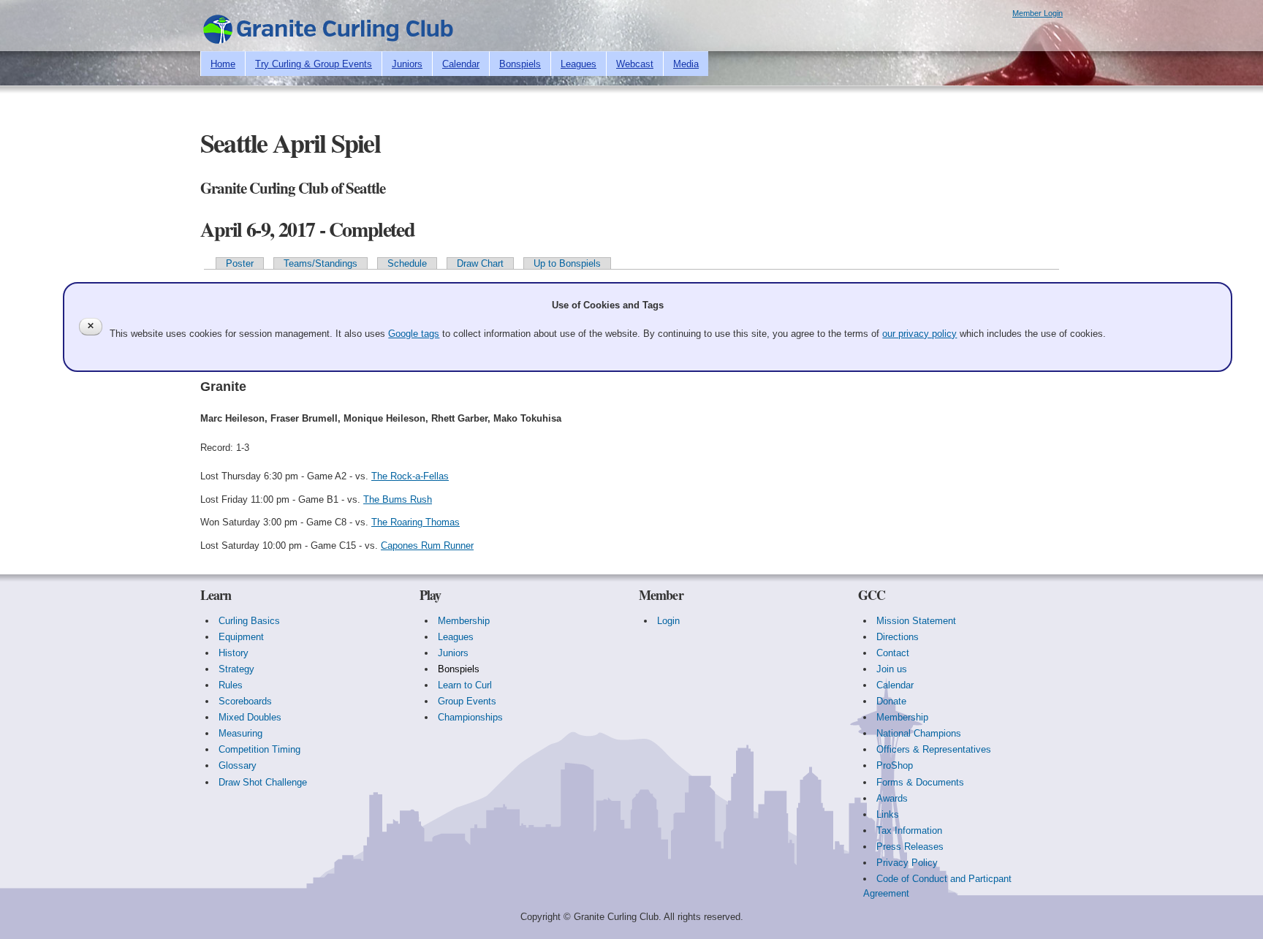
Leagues (578, 63)
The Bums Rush (397, 499)
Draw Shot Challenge (263, 782)
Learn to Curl (465, 685)
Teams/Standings (320, 263)
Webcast (634, 63)
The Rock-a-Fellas (410, 476)
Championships (470, 717)
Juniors (407, 63)
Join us (891, 669)
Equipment (241, 636)
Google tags (413, 333)
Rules (231, 685)
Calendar (460, 63)
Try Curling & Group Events (313, 63)
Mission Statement (916, 620)
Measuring (240, 733)
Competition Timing (259, 749)
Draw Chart (480, 263)
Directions (897, 636)
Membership (464, 620)
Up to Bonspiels (567, 263)
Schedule (407, 263)
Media (686, 63)
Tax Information (909, 830)
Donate (891, 701)
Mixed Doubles (250, 717)
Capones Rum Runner (427, 545)
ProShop (894, 765)
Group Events (467, 701)
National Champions (918, 733)
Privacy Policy (907, 862)
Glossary (238, 765)
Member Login (1037, 13)
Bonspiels (520, 63)
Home (222, 63)
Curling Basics (249, 620)
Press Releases (910, 846)
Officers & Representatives (933, 749)
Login (668, 620)
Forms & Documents (920, 782)
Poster (240, 263)
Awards (892, 798)
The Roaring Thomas (415, 522)
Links (887, 814)
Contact (892, 652)
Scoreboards (245, 701)
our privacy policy (919, 333)
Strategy (236, 669)
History (234, 652)
